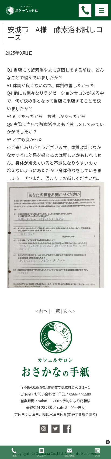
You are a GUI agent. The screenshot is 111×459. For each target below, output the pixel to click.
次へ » (69, 311)
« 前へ (42, 311)
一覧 (55, 311)
